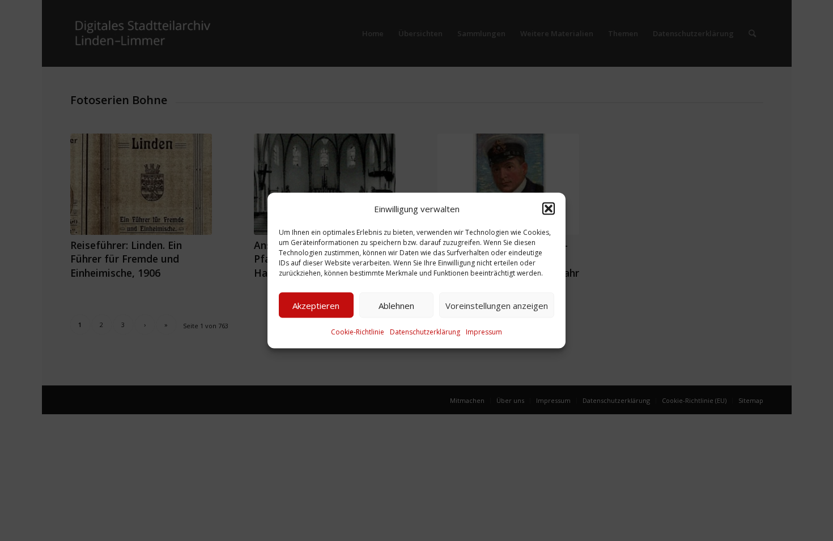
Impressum (484, 332)
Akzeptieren (315, 305)
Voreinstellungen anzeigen (496, 305)
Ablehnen (396, 305)
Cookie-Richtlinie (357, 332)
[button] (548, 208)
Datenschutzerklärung (425, 332)
